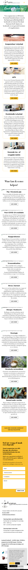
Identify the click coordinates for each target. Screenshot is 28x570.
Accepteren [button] (12, 563)
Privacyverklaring (21, 566)
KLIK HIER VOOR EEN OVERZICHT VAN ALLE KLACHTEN (14, 429)
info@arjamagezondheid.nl (8, 514)
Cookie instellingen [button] (13, 566)
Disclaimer (18, 569)
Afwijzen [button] (17, 563)
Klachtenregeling (11, 569)
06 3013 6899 (5, 512)
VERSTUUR (20, 490)
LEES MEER (14, 63)
